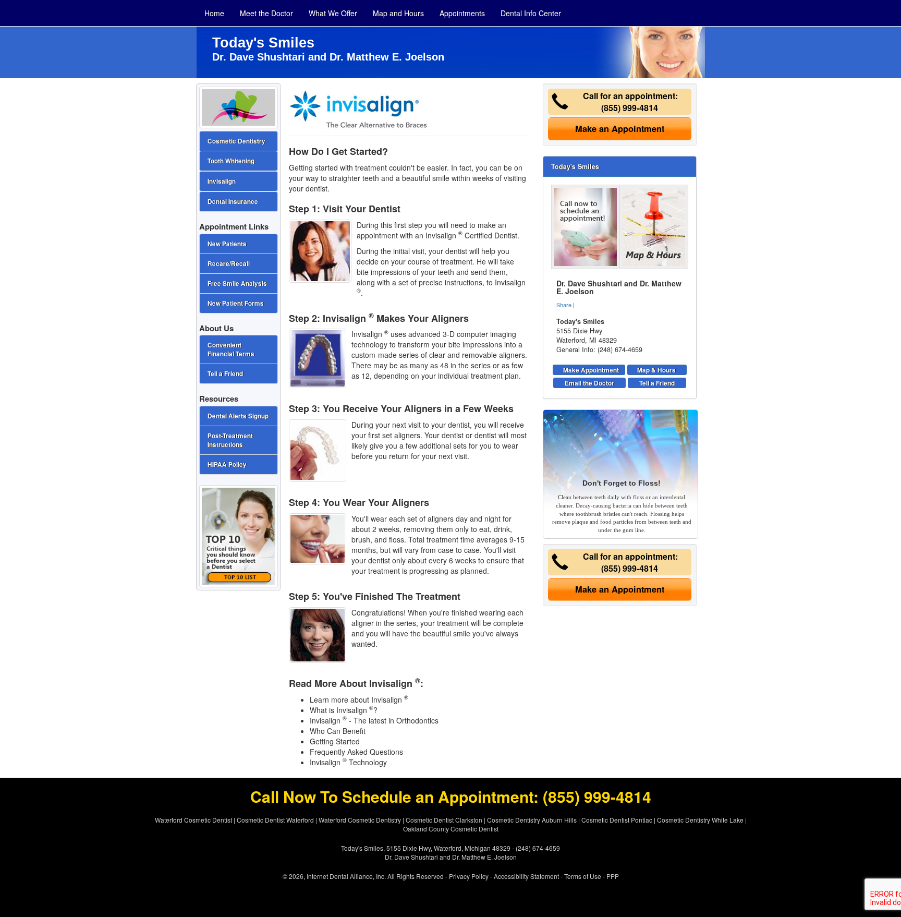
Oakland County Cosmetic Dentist (450, 828)
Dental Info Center (531, 13)
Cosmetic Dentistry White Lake (700, 819)
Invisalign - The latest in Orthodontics (374, 720)
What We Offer (333, 13)
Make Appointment (591, 370)
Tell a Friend (657, 383)
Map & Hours (656, 370)
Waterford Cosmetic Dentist (193, 819)
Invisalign (222, 181)
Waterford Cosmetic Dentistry (360, 819)
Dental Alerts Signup (238, 416)
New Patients (227, 243)
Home (214, 13)
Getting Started (335, 741)
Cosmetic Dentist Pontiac (616, 819)
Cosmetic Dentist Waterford (275, 819)
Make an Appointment (619, 129)
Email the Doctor (589, 383)
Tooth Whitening (231, 160)
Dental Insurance (233, 201)
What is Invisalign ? (344, 710)
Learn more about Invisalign (359, 699)
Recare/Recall (229, 263)
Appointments (462, 13)
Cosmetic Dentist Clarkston (444, 819)
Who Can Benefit (338, 731)
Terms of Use (582, 876)
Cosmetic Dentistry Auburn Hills (532, 819)
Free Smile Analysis (237, 283)
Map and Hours (398, 13)
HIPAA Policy (227, 464)
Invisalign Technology (348, 762)
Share (563, 304)
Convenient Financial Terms (231, 349)
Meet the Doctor (266, 13)
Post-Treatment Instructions (230, 440)
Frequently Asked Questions (356, 751)
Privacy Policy (469, 876)
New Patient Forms (236, 303)
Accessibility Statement (526, 876)
